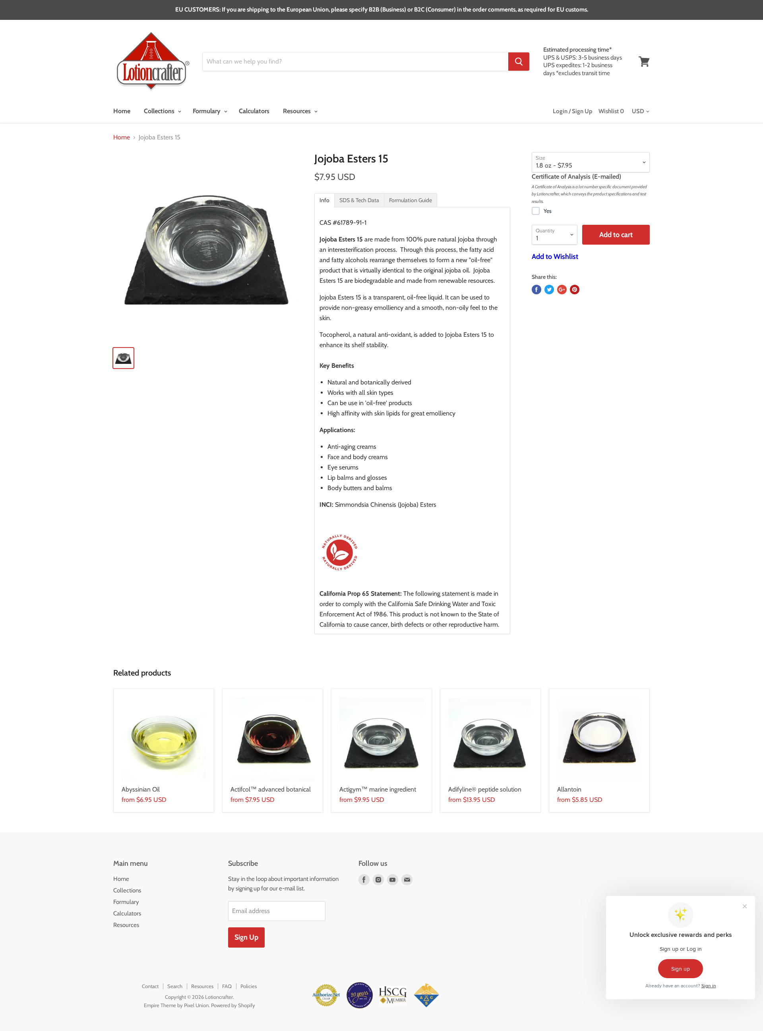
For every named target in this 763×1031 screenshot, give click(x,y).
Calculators (254, 111)
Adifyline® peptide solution (484, 789)
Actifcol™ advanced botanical (270, 789)
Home (121, 111)
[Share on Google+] (562, 289)
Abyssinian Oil (141, 789)
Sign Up (246, 937)
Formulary (207, 111)
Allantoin (569, 789)
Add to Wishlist (555, 256)
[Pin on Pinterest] (574, 289)
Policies (248, 986)
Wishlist (611, 111)
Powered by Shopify (233, 1005)
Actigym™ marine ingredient (377, 789)
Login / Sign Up (573, 111)
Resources (297, 111)
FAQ (227, 986)
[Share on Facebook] (536, 289)
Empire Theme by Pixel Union (176, 1005)
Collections (160, 111)
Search (174, 986)
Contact (150, 986)
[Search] (518, 61)
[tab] (324, 200)
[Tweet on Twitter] (549, 289)
